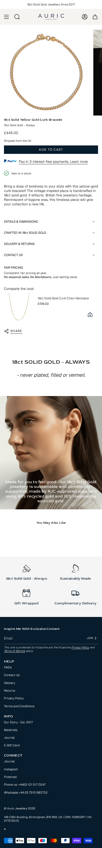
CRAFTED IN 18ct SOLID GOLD (25, 233)
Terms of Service (14, 651)
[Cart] (95, 17)
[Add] (90, 314)
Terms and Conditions (19, 706)
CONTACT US (13, 255)
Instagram (11, 769)
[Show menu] (6, 17)
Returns (9, 691)
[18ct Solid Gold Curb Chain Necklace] (19, 307)
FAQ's (8, 667)
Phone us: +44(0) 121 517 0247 (25, 785)
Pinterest (10, 777)
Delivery (9, 683)
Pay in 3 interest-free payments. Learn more (53, 161)
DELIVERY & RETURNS (19, 244)
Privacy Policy (80, 647)
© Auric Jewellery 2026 (19, 808)
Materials (10, 730)
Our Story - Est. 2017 (18, 722)
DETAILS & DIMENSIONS (21, 222)
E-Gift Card (12, 745)
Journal (9, 738)
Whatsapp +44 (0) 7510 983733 (26, 793)
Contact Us (12, 675)
